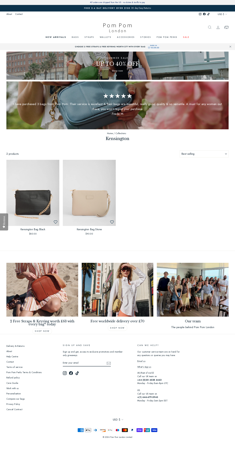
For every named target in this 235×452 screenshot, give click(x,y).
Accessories (126, 37)
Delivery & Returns (15, 346)
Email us (141, 361)
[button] (55, 222)
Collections (120, 133)
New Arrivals (56, 37)
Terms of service (14, 367)
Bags (75, 37)
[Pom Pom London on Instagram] (65, 373)
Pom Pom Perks (167, 37)
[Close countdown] (230, 46)
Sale (186, 37)
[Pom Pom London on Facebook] (71, 373)
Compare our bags (15, 398)
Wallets (105, 37)
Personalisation (13, 393)
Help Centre (12, 356)
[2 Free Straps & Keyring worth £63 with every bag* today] (42, 289)
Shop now (42, 331)
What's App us (144, 366)
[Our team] (193, 289)
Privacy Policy (13, 404)
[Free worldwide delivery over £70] (117, 289)
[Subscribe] (109, 363)
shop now (117, 328)
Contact (19, 14)
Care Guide (12, 383)
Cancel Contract (14, 409)
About (9, 14)
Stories (145, 37)
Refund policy (13, 377)
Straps (89, 37)
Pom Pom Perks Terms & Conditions (24, 372)
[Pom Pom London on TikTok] (77, 373)
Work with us (12, 388)
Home (110, 133)
